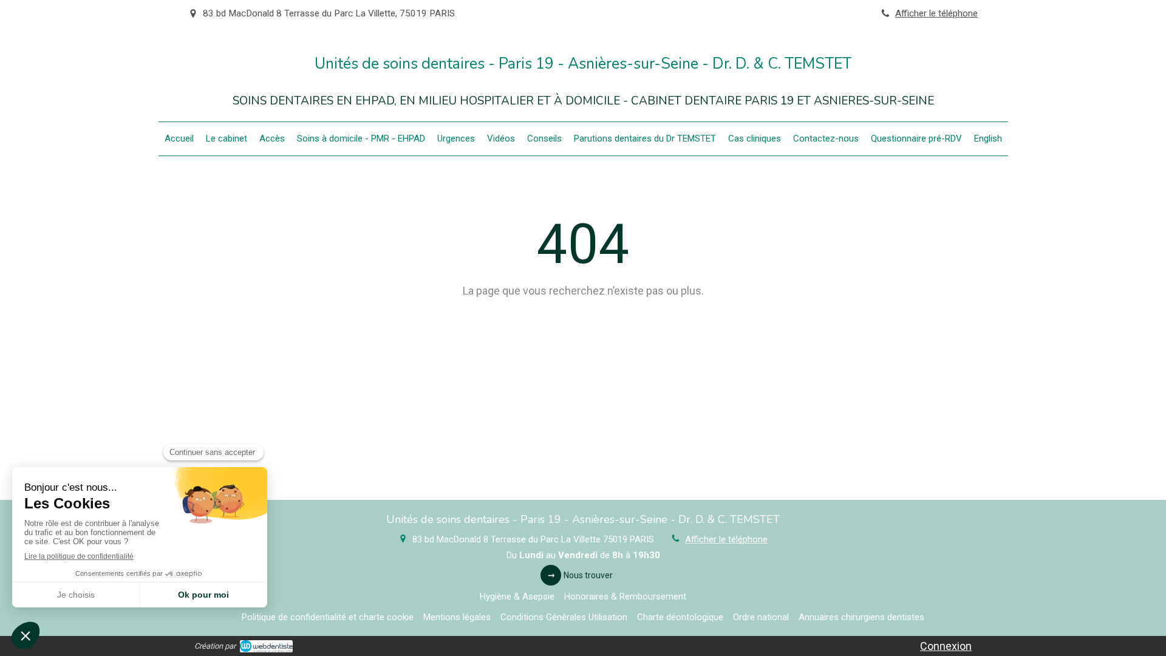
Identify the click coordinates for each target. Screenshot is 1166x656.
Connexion (946, 646)
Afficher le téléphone (936, 13)
